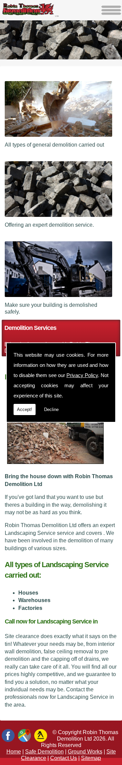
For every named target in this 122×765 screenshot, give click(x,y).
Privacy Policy (82, 375)
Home (13, 751)
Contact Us (63, 758)
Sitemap (91, 758)
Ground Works (85, 751)
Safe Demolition (44, 751)
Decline (51, 409)
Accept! (24, 409)
